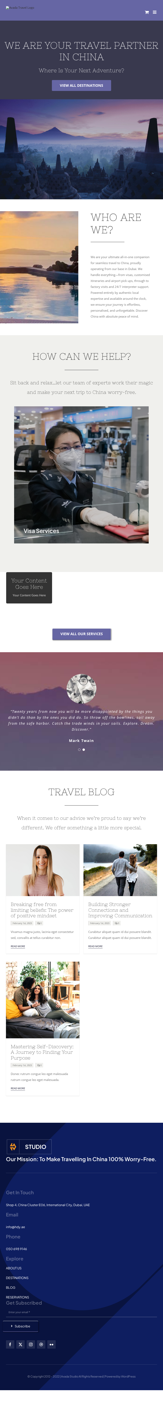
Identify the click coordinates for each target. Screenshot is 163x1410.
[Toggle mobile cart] (147, 12)
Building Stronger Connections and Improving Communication (120, 906)
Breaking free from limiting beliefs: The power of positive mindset (42, 906)
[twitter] (20, 1341)
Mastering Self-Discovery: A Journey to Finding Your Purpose (42, 1048)
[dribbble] (41, 1341)
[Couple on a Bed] (43, 959)
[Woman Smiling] (43, 842)
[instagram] (31, 1341)
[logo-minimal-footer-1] (29, 1137)
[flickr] (51, 1341)
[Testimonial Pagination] (79, 746)
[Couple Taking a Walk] (120, 842)
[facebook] (10, 1341)
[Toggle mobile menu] (155, 12)
